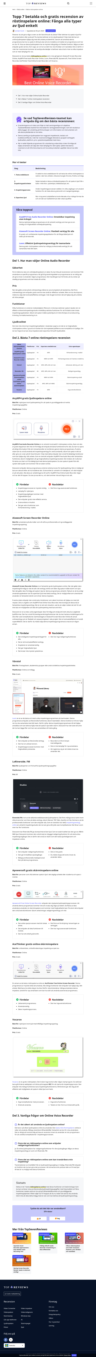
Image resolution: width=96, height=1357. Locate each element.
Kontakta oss (53, 1311)
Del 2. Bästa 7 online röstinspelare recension (34, 99)
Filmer (6, 1327)
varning (51, 1326)
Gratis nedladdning (13, 1294)
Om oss (51, 1307)
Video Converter (9, 1308)
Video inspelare (26, 1308)
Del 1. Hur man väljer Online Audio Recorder (33, 96)
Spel (22, 1327)
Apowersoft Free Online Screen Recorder (26, 903)
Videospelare (8, 1312)
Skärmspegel (25, 1323)
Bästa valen (20, 9)
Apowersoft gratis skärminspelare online (19, 377)
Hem (13, 9)
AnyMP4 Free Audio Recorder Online (36, 217)
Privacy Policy (67, 1355)
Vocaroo (19, 390)
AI (21, 1320)
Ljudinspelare (50, 31)
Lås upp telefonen (10, 1320)
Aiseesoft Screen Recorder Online (34, 231)
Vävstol (19, 365)
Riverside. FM (19, 371)
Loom (21, 243)
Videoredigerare (27, 1312)
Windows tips (26, 1316)
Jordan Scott (19, 31)
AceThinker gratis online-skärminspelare (19, 384)
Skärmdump (8, 1316)
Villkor (51, 1318)
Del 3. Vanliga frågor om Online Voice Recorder (34, 102)
